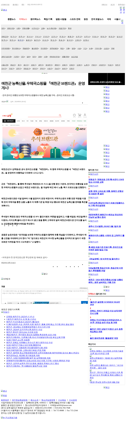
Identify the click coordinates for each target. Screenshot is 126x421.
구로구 (11, 69)
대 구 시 (13, 37)
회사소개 (34, 400)
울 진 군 (37, 40)
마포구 (110, 65)
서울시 (117, 19)
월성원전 (35, 48)
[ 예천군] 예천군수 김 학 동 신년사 (21, 319)
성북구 (64, 65)
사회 (18, 28)
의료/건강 (62, 28)
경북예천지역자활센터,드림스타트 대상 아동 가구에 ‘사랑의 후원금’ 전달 (38, 361)
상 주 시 (87, 37)
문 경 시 (62, 37)
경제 (39, 57)
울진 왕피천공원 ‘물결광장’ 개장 (104, 338)
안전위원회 (5, 48)
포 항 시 (86, 40)
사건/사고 (35, 28)
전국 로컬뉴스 (97, 19)
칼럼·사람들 (61, 19)
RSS (23, 4)
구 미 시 (38, 37)
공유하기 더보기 (86, 267)
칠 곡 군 (70, 40)
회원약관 (5, 400)
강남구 (57, 69)
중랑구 (57, 65)
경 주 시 (21, 37)
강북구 (71, 65)
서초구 (49, 69)
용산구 (26, 65)
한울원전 (26, 48)
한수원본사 (16, 48)
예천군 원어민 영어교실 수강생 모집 (22, 332)
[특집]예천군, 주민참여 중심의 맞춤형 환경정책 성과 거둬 (31, 335)
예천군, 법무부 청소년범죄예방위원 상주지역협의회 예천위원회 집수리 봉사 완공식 (42, 353)
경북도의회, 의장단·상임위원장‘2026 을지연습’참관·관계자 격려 (106, 82)
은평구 (93, 65)
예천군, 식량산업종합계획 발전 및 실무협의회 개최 (28, 358)
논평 (90, 48)
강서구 (3, 69)
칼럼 (73, 48)
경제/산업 (10, 28)
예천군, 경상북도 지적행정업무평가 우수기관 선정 (28, 327)
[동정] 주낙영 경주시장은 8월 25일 (104, 382)
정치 (3, 28)
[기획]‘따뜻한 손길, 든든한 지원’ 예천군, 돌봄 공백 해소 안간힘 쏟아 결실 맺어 (40, 324)
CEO (22, 57)
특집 (62, 48)
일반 (28, 57)
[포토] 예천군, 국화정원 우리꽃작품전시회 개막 (26, 348)
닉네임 (10, 303)
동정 (86, 19)
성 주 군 (79, 37)
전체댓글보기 (84, 288)
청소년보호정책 (48, 400)
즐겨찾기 (15, 4)
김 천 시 (54, 37)
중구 (19, 65)
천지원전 (44, 48)
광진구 (40, 65)
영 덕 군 (103, 37)
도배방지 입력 (54, 303)
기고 (85, 48)
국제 (109, 19)
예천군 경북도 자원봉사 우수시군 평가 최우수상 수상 (29, 342)
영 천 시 (12, 40)
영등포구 (27, 69)
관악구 (42, 69)
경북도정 (4, 37)
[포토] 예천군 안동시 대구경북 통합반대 (23, 345)
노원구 (86, 65)
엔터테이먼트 (54, 57)
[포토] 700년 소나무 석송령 (18, 340)
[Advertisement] (106, 129)
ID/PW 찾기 (121, 4)
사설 (79, 48)
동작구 (34, 69)
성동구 (33, 65)
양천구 (117, 65)
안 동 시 (95, 37)
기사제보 (62, 400)
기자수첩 (98, 48)
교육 (42, 28)
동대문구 (49, 65)
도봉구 (79, 65)
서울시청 (4, 65)
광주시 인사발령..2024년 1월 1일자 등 (104, 226)
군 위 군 (46, 37)
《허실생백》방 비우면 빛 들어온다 (103, 259)
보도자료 (74, 57)
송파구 (64, 69)
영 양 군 (111, 37)
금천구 (18, 69)
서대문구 (102, 65)
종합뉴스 (12, 19)
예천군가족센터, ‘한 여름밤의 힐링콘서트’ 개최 (26, 366)
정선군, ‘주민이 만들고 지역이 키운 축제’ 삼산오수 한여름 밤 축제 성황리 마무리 (106, 375)
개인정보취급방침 (20, 400)
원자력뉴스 (35, 19)
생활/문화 (65, 57)
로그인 (113, 4)
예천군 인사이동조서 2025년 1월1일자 (22, 322)
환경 (69, 28)
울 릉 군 (29, 40)
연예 (112, 48)
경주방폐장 (54, 48)
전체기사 (104, 4)
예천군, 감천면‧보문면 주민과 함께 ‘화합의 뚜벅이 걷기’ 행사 (32, 363)
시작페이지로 (5, 4)
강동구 (71, 69)
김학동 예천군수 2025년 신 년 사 (20, 317)
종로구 (12, 65)
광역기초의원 (6, 57)
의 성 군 (45, 40)
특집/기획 (48, 19)
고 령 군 (78, 40)
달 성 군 (120, 37)
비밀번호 (23, 303)
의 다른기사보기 (8, 263)
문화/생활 (25, 28)
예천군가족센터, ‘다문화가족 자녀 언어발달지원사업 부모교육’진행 (35, 337)
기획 (67, 48)
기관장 (16, 57)
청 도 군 (53, 40)
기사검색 (73, 400)
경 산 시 (29, 37)
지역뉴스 (23, 19)
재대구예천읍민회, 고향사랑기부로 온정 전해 (26, 350)
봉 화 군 (70, 37)
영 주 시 (4, 40)
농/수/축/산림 (51, 28)
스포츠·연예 (75, 19)
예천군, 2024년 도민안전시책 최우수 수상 (24, 330)
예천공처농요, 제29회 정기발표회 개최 (23, 355)
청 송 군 (61, 40)
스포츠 (106, 48)
